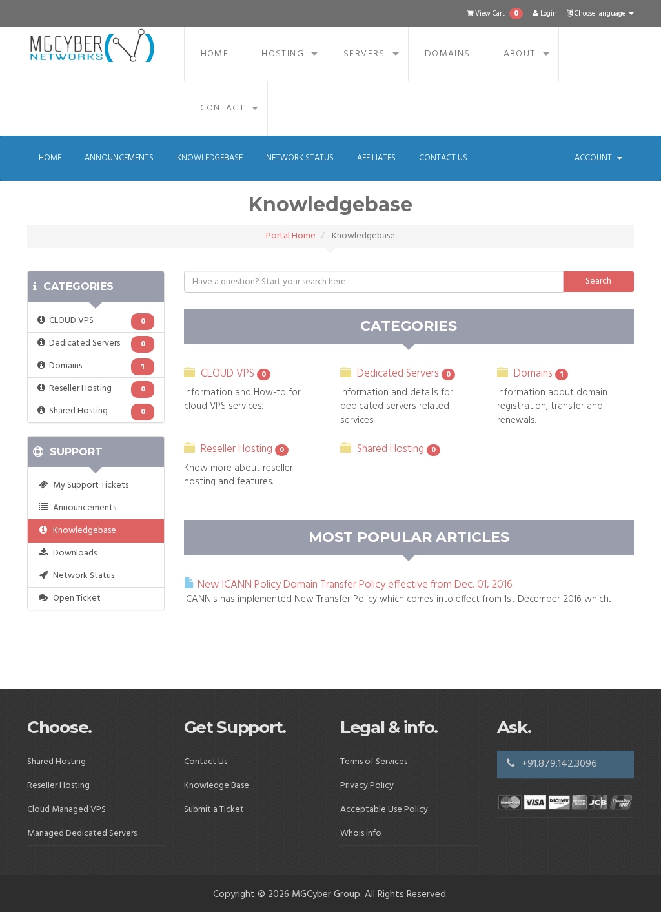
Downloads (73, 553)
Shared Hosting (95, 411)
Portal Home (291, 236)
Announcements (119, 158)
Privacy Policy (367, 785)
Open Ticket (75, 598)
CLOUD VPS (95, 320)
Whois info (360, 833)
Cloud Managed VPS (66, 809)
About (519, 54)
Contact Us (443, 158)
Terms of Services (373, 761)
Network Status (300, 158)
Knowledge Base (216, 785)
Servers (364, 54)
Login (547, 13)
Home (215, 54)
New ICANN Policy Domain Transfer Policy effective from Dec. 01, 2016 (354, 585)
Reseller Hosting (95, 388)
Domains (448, 54)
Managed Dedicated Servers (82, 833)
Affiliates (376, 158)
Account (595, 158)
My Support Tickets (88, 485)
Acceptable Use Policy (384, 809)
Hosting (282, 54)
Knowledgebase (210, 158)
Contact (222, 108)
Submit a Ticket (214, 809)
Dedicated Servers (95, 343)
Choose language (600, 13)
